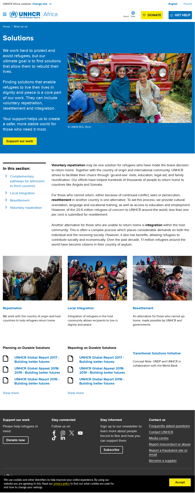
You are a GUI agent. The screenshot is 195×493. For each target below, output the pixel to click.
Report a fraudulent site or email (168, 452)
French (188, 4)
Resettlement (19, 200)
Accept (180, 482)
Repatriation (12, 308)
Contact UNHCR (161, 432)
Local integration (22, 193)
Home (6, 26)
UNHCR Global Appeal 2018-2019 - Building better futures (37, 370)
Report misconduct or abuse (170, 444)
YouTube (80, 432)
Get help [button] (182, 15)
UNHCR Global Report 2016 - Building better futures (36, 381)
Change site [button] (39, 4)
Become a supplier (163, 460)
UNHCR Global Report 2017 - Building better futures (36, 360)
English (173, 4)
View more (11, 392)
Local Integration (81, 308)
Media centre (159, 438)
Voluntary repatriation (26, 207)
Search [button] (126, 16)
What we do (21, 26)
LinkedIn (62, 437)
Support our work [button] (19, 141)
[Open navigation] (4, 14)
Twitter (71, 432)
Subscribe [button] (111, 449)
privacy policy (62, 484)
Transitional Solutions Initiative (157, 353)
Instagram (62, 432)
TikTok (54, 437)
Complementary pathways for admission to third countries (27, 181)
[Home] (22, 15)
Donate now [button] (15, 440)
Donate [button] (152, 16)
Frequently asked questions (169, 426)
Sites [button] (133, 16)
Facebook (54, 432)
